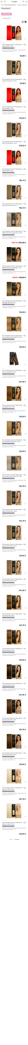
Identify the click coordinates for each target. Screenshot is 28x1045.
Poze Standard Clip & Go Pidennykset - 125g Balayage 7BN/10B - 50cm (14, 301)
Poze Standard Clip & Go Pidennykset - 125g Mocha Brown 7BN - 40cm (14, 719)
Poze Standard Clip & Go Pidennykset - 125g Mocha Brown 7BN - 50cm (14, 753)
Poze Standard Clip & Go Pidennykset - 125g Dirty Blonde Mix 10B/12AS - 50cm (14, 440)
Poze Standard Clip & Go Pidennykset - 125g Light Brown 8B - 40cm (14, 614)
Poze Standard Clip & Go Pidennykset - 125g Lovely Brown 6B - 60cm (14, 684)
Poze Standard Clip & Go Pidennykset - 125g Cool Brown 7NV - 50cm (14, 406)
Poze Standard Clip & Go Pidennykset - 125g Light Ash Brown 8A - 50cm (14, 545)
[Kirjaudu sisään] (23, 1)
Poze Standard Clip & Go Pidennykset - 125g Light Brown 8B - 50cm (14, 649)
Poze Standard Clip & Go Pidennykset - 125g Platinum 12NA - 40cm (14, 788)
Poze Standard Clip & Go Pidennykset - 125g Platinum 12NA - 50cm (14, 823)
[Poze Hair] (14, 2)
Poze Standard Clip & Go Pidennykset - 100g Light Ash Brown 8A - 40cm (14, 80)
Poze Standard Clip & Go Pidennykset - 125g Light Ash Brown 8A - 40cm (14, 510)
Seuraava (17, 839)
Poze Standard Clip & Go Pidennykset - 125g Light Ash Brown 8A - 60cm (14, 579)
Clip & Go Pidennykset (23, 5)
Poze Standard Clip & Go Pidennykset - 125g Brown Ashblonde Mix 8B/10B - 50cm (14, 336)
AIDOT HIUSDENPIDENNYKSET (8, 5)
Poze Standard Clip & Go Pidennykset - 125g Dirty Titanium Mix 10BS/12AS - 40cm (14, 475)
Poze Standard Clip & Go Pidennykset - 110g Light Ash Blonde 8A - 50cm (14, 142)
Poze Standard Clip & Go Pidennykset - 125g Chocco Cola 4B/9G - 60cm (14, 371)
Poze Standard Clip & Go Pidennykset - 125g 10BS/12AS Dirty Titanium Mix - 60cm (14, 232)
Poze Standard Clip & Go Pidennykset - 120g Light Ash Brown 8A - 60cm (14, 204)
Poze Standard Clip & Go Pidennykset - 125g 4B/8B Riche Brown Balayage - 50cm (14, 266)
